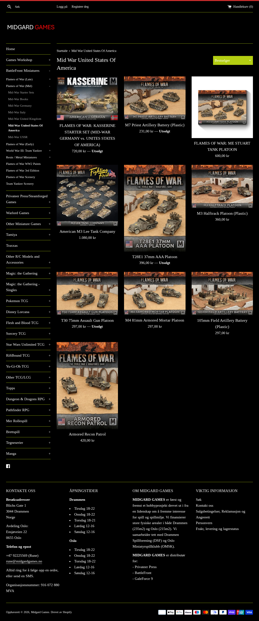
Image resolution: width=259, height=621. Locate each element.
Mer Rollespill (28, 421)
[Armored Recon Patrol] (87, 385)
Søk (199, 500)
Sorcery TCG (28, 333)
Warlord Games (28, 213)
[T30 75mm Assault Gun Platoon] (87, 293)
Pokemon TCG (28, 301)
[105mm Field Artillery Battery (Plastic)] (222, 293)
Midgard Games (40, 612)
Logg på (62, 7)
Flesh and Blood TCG (28, 323)
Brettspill (28, 432)
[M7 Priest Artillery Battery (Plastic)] (154, 98)
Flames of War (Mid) (28, 86)
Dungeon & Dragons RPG (28, 399)
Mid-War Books (18, 99)
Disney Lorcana (28, 312)
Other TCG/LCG (28, 377)
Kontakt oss (204, 505)
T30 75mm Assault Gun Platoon (87, 320)
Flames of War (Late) (28, 79)
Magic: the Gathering (28, 273)
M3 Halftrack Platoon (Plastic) (222, 213)
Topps (28, 388)
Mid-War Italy (17, 112)
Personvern (204, 523)
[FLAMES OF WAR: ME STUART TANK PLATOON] (222, 107)
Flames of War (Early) (28, 144)
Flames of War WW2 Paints (23, 163)
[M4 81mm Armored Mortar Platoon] (154, 293)
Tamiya (28, 235)
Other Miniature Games (28, 224)
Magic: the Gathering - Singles (28, 287)
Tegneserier (28, 443)
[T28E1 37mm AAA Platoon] (154, 208)
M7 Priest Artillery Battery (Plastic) (155, 125)
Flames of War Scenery (20, 177)
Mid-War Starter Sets (21, 92)
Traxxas (12, 245)
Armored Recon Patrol (87, 434)
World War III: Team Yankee (28, 150)
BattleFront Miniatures (28, 71)
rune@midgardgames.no (24, 561)
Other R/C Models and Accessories (28, 259)
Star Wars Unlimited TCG (28, 344)
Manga (28, 454)
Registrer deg (80, 7)
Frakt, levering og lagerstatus (217, 529)
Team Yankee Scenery (20, 183)
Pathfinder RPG (28, 410)
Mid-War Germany (20, 105)
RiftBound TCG (28, 355)
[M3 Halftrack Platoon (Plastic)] (222, 186)
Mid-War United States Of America (25, 128)
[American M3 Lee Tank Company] (87, 195)
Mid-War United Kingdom (24, 118)
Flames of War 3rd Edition (22, 170)
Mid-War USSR (18, 137)
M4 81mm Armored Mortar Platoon (154, 320)
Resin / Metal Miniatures (28, 157)
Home (10, 49)
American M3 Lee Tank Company (87, 231)
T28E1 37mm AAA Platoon (154, 256)
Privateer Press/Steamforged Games (28, 199)
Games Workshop (28, 60)
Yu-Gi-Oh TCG (28, 366)
